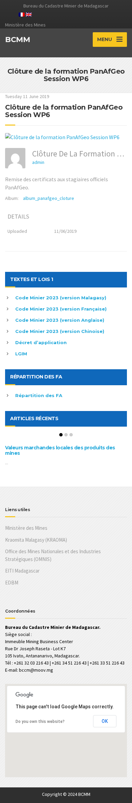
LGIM (21, 353)
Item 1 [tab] (61, 434)
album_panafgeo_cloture (48, 198)
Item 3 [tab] (71, 434)
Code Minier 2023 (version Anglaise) (59, 320)
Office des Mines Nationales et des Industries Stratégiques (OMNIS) (53, 555)
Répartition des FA (38, 395)
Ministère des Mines (26, 528)
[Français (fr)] (22, 14)
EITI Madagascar (22, 570)
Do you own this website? (40, 721)
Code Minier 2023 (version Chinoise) (59, 331)
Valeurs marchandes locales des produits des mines (60, 450)
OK (105, 721)
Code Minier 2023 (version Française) (61, 309)
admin (38, 162)
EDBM (11, 582)
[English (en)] (29, 14)
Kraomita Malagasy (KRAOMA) (36, 540)
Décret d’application (41, 342)
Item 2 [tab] (66, 434)
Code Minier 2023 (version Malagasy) (60, 297)
